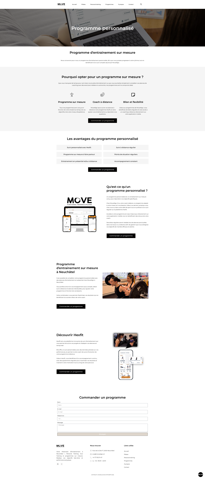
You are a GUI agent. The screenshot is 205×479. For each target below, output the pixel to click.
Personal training (95, 4)
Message (60, 422)
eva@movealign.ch (98, 454)
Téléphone (60, 415)
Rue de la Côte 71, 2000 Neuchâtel (103, 450)
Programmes (109, 4)
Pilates (83, 4)
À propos (121, 4)
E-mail (59, 409)
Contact (131, 4)
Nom (58, 402)
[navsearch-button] (141, 4)
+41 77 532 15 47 (97, 457)
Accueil (74, 4)
